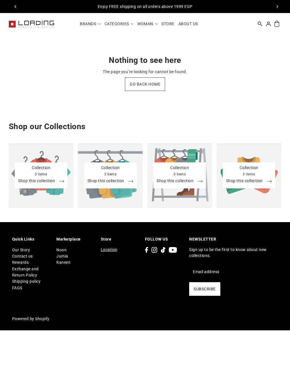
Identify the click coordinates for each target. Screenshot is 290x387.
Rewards (20, 262)
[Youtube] (173, 250)
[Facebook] (146, 250)
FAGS (17, 288)
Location (109, 249)
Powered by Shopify (31, 318)
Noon (61, 250)
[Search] (260, 23)
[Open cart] (277, 24)
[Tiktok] (163, 250)
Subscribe (205, 289)
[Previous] (16, 6)
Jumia (62, 256)
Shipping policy (26, 281)
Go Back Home (145, 84)
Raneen (63, 262)
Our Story (21, 250)
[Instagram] (154, 250)
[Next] (277, 6)
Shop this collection (37, 181)
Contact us (22, 256)
